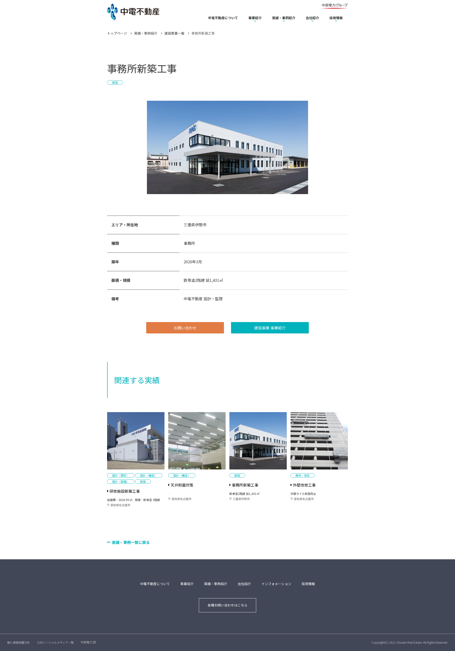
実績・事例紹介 (283, 17)
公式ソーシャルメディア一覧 (55, 642)
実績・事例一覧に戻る (131, 542)
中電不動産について (223, 17)
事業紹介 (255, 17)
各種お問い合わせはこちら (227, 605)
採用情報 (336, 17)
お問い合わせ (185, 328)
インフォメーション (276, 583)
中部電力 (86, 642)
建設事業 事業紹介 (270, 328)
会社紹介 (312, 17)
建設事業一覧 (174, 33)
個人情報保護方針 (18, 642)
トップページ (117, 33)
